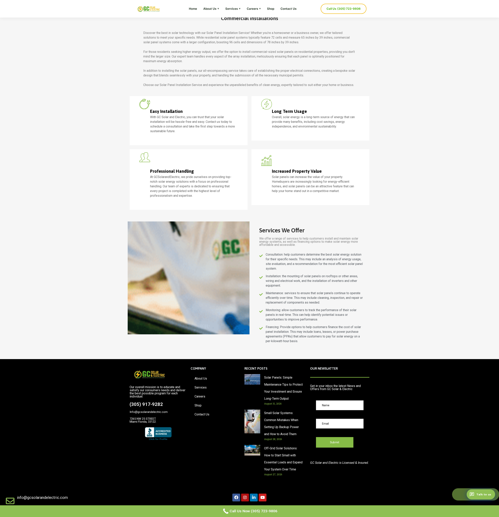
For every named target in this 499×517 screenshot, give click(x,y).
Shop (270, 9)
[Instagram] (245, 497)
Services (233, 9)
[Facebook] (236, 497)
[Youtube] (262, 497)
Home (193, 9)
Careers (254, 9)
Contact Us (288, 9)
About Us (211, 9)
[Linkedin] (254, 497)
